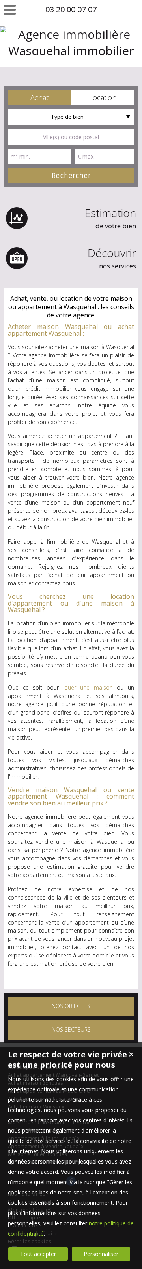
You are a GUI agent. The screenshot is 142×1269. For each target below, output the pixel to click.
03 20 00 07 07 (71, 9)
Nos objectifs (71, 1006)
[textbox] (71, 137)
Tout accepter (38, 1254)
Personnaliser (101, 1254)
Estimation (110, 217)
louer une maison (88, 687)
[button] (39, 97)
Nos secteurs (71, 1029)
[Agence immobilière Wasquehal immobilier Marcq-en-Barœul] (71, 67)
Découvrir (112, 257)
